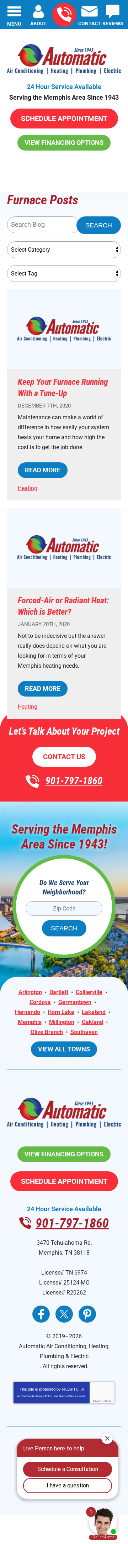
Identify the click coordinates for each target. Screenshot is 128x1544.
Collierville (89, 992)
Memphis (30, 1022)
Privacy (97, 1401)
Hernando (27, 1012)
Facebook (41, 1314)
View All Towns (64, 1049)
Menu (14, 24)
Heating (27, 488)
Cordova (40, 1002)
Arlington (30, 992)
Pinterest (87, 1314)
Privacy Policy (44, 1396)
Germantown (74, 1002)
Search (98, 225)
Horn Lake (61, 1012)
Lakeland (94, 1012)
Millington (61, 1022)
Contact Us (64, 756)
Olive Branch (47, 1032)
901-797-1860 (64, 15)
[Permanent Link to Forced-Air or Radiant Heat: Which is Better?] (64, 548)
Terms (108, 1401)
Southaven (84, 1032)
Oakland (92, 1022)
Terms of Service (68, 1396)
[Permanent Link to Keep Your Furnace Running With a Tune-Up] (64, 329)
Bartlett (58, 992)
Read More (42, 470)
